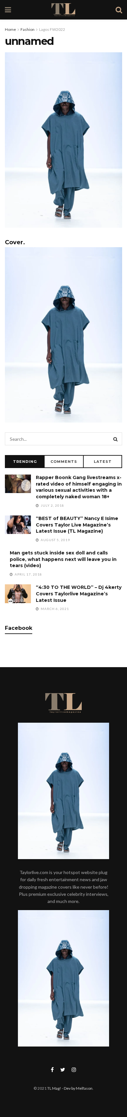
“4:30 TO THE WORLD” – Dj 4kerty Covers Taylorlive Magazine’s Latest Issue (78, 593)
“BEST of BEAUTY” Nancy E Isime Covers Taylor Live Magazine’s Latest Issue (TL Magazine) (77, 524)
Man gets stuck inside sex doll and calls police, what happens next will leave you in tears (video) (63, 559)
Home (10, 29)
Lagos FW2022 (52, 29)
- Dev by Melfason (76, 1088)
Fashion (28, 29)
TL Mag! (54, 1088)
